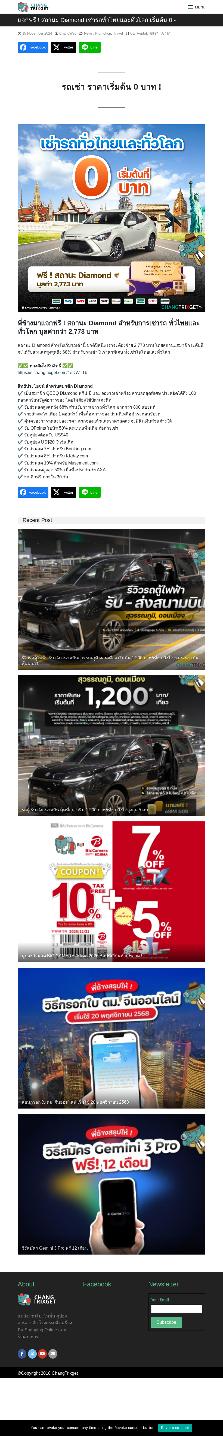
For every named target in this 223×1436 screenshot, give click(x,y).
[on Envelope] (52, 1354)
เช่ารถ (165, 33)
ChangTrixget (65, 1373)
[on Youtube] (42, 1354)
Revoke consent (175, 1427)
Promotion (103, 33)
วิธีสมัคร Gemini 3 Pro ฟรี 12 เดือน (55, 1248)
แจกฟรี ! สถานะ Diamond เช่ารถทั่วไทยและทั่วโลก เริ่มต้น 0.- (97, 20)
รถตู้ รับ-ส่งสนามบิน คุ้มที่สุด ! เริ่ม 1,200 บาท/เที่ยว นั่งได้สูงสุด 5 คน (85, 809)
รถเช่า (154, 33)
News (88, 33)
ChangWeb (67, 33)
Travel (118, 33)
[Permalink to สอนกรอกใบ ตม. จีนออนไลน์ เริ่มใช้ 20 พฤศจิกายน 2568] (111, 1037)
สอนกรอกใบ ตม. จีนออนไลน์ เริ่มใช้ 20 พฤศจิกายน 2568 (75, 1102)
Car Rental (138, 33)
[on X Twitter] (32, 1354)
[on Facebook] (22, 1354)
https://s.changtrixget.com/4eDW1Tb (52, 372)
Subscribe (166, 1322)
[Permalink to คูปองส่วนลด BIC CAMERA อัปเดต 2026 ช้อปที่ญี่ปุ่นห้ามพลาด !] (111, 891)
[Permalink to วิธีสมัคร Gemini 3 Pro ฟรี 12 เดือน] (111, 1184)
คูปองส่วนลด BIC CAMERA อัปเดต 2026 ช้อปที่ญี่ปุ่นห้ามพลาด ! (82, 956)
